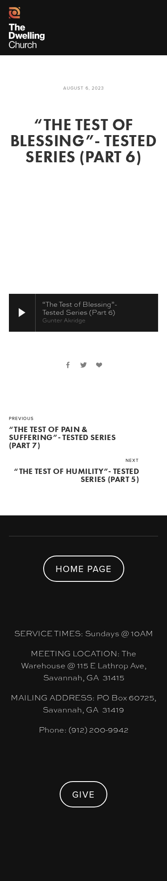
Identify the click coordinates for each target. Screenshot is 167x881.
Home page (84, 568)
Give (83, 794)
